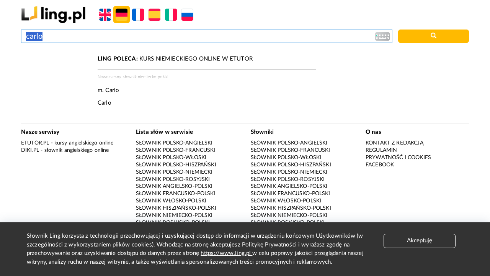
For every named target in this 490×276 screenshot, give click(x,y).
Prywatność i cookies (398, 157)
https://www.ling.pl (226, 253)
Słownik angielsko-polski (174, 186)
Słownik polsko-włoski (171, 157)
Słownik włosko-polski (171, 201)
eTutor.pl (35, 143)
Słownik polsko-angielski (174, 143)
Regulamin (381, 150)
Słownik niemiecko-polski (174, 215)
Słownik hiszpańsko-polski (176, 208)
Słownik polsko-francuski (176, 150)
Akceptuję (419, 240)
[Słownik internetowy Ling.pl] (53, 14)
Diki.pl (30, 150)
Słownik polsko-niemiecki (174, 172)
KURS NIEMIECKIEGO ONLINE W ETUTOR (175, 59)
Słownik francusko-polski (176, 193)
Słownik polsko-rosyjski (173, 179)
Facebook (380, 165)
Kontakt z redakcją (394, 143)
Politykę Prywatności (269, 245)
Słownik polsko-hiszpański (176, 165)
